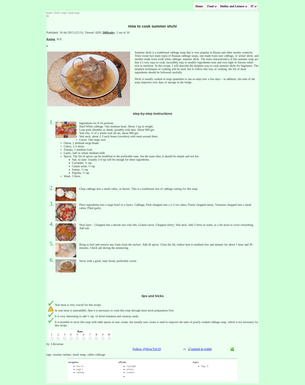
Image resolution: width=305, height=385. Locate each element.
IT (252, 6)
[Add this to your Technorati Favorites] (232, 349)
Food (210, 6)
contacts (130, 372)
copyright (131, 366)
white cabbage (96, 354)
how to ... (81, 366)
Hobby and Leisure (232, 6)
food (56, 12)
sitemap (80, 372)
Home (199, 6)
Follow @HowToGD (147, 349)
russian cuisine (62, 354)
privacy (130, 369)
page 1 (80, 369)
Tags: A (205, 366)
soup (63, 12)
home (49, 12)
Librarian (57, 344)
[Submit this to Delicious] (184, 349)
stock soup (74, 12)
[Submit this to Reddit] (200, 349)
